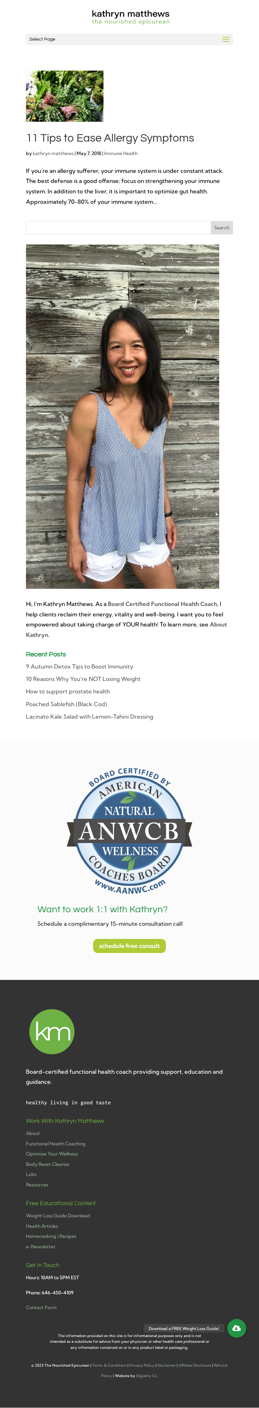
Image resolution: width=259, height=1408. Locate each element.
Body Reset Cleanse (47, 1164)
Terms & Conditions (109, 1365)
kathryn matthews (53, 153)
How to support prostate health (68, 691)
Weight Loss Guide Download (58, 1216)
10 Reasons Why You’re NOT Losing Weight (83, 678)
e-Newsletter (41, 1247)
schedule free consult (129, 946)
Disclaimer (166, 1365)
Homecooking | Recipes (51, 1236)
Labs (31, 1174)
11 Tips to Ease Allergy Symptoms (110, 138)
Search (221, 228)
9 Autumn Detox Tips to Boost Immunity (79, 666)
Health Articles (42, 1226)
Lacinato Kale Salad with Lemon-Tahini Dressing (89, 716)
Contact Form (41, 1307)
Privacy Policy (142, 1365)
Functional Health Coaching (56, 1144)
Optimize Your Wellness (52, 1154)
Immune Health (121, 153)
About (33, 1133)
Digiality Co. (147, 1375)
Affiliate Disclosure (195, 1365)
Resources (37, 1185)
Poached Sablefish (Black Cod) (66, 704)
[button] (236, 1328)
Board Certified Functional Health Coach (162, 603)
